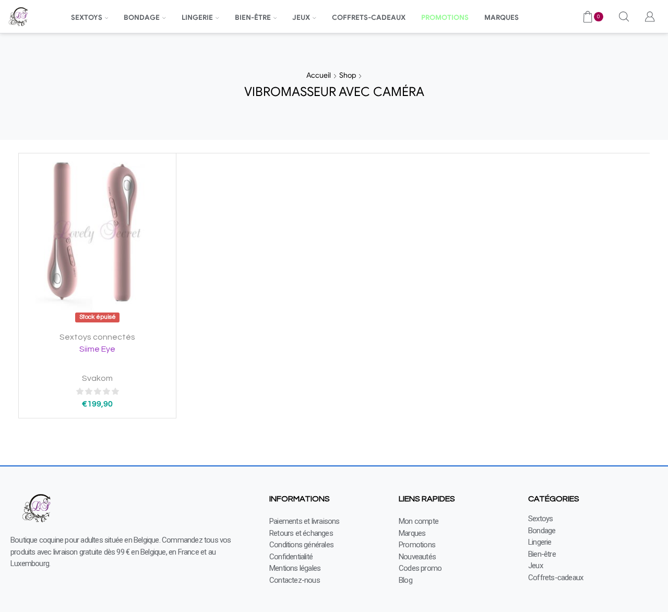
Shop (347, 75)
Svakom (97, 378)
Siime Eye (97, 349)
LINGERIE (197, 17)
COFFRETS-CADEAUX (368, 17)
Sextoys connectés (97, 337)
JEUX (301, 17)
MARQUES (501, 17)
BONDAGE (142, 17)
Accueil (318, 75)
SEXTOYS (86, 17)
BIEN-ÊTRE (253, 17)
